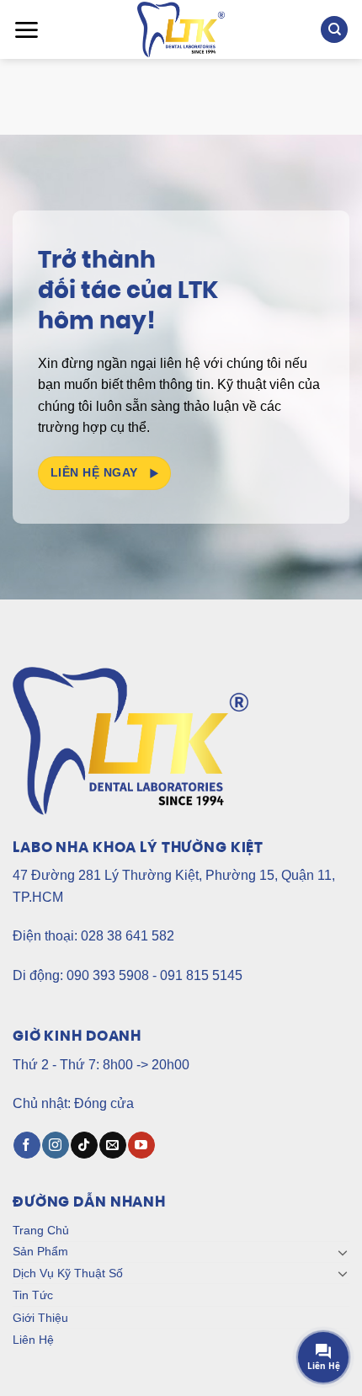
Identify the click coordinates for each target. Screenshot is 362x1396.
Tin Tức (33, 1295)
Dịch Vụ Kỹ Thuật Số (68, 1273)
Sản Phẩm (40, 1251)
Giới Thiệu (40, 1317)
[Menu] (26, 30)
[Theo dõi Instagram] (55, 1145)
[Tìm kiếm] (334, 30)
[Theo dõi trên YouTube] (141, 1145)
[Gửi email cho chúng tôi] (112, 1145)
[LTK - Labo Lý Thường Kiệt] (181, 29)
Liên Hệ (33, 1339)
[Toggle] (342, 1252)
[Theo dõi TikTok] (84, 1145)
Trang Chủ (41, 1230)
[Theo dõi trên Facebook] (26, 1145)
